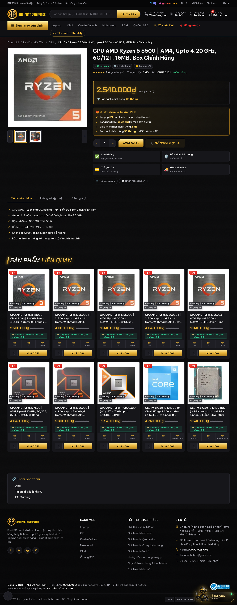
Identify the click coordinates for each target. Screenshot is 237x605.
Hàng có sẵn (192, 25)
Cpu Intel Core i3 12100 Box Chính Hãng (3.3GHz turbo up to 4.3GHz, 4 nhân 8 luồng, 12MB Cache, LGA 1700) (162, 411)
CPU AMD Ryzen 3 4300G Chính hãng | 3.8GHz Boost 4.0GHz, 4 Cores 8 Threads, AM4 (27, 318)
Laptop (56, 25)
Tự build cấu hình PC (28, 491)
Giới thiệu (197, 3)
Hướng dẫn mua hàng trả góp (145, 557)
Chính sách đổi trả (138, 551)
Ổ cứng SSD (140, 25)
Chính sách (212, 3)
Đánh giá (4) (79, 198)
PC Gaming (22, 497)
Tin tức (184, 3)
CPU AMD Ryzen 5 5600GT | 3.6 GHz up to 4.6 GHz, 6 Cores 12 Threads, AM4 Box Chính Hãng (163, 318)
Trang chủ (13, 42)
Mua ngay (131, 143)
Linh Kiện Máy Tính (33, 42)
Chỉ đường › (193, 534)
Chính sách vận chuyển (141, 539)
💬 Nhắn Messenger (133, 180)
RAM (125, 25)
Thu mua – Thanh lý (69, 33)
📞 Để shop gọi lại (165, 143)
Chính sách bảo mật (140, 569)
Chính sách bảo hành (140, 533)
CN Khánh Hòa (189, 540)
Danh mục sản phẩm (30, 25)
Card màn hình (87, 25)
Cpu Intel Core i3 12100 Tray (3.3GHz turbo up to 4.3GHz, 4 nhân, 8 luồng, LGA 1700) (208, 411)
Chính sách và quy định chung (145, 545)
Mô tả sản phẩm (21, 198)
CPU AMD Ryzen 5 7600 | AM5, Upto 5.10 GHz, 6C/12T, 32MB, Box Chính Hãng (28, 411)
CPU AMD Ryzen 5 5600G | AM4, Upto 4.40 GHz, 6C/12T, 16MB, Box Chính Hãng (117, 318)
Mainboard (109, 25)
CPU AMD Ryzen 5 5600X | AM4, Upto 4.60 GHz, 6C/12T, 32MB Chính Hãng (207, 318)
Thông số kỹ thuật (52, 198)
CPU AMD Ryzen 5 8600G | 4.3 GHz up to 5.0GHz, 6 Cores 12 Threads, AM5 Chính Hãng (72, 411)
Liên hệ (226, 3)
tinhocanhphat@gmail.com (196, 555)
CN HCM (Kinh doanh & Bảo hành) (201, 526)
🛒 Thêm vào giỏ (105, 181)
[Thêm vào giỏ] (14, 353)
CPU (70, 25)
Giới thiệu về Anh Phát (141, 527)
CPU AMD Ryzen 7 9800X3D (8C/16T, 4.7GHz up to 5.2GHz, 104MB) (118, 411)
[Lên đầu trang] (7, 595)
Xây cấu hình (166, 25)
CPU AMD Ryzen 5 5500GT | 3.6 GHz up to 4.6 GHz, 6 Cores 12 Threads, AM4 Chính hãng (73, 318)
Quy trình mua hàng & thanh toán (147, 563)
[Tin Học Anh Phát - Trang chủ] (27, 14)
